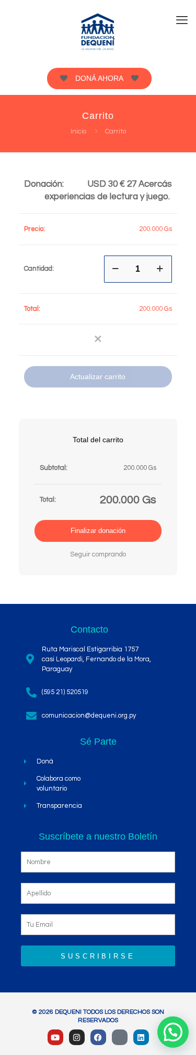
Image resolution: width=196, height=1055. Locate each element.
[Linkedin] (141, 1037)
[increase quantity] (160, 269)
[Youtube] (55, 1037)
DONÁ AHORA (99, 78)
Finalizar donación (98, 531)
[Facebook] (98, 1037)
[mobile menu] (182, 21)
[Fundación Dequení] (98, 31)
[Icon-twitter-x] (120, 1037)
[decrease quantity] (116, 269)
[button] (98, 340)
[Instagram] (77, 1037)
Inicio (78, 131)
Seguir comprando (98, 554)
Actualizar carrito (97, 376)
